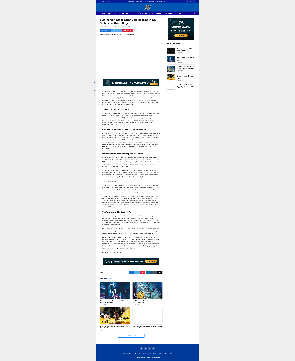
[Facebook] (94, 82)
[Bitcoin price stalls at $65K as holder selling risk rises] (171, 51)
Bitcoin (121, 13)
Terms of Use (159, 1)
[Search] (194, 13)
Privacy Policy (139, 1)
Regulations (170, 13)
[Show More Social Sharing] (134, 30)
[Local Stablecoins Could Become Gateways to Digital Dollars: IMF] (147, 290)
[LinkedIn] (94, 89)
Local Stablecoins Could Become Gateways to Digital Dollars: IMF (146, 301)
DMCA (165, 1)
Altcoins (129, 13)
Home (103, 13)
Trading (179, 13)
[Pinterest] (94, 93)
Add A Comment (131, 335)
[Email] (94, 97)
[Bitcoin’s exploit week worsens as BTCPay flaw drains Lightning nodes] (115, 290)
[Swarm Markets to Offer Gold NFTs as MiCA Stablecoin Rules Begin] (131, 54)
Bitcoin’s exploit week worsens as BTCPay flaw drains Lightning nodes (114, 301)
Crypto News (111, 13)
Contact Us (131, 1)
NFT (136, 13)
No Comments (123, 26)
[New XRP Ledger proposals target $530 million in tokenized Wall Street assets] (147, 315)
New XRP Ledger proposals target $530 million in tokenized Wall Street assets (147, 327)
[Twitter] (94, 86)
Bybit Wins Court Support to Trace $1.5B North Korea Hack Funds (114, 327)
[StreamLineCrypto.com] (147, 7)
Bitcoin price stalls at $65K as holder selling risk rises (185, 49)
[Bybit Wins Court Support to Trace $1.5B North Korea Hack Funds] (115, 315)
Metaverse (159, 13)
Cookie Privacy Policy (149, 1)
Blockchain (149, 13)
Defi (141, 13)
